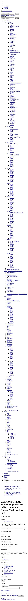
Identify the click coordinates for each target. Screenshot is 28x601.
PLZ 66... (12, 219)
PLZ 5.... (9, 196)
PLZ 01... (12, 127)
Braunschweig (13, 34)
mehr (8, 554)
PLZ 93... (12, 258)
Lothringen (9, 279)
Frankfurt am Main (14, 50)
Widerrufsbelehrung (8, 566)
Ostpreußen (9, 284)
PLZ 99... (12, 267)
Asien (8, 459)
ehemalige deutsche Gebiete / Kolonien (13, 271)
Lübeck (11, 81)
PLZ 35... (12, 176)
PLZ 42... (12, 187)
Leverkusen (12, 80)
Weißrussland (10, 407)
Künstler (9, 427)
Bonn (11, 31)
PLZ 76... (12, 234)
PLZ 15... (12, 146)
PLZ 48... (12, 194)
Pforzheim (12, 104)
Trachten (9, 450)
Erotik (8, 417)
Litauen (8, 334)
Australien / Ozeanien (12, 463)
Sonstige (12, 322)
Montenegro (9, 342)
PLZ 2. (11, 311)
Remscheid (12, 110)
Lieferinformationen (8, 573)
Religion (9, 444)
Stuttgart (12, 116)
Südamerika (9, 468)
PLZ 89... (12, 252)
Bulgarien (9, 302)
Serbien (8, 384)
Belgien (8, 299)
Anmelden (6, 8)
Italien (8, 329)
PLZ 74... (12, 231)
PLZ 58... (12, 208)
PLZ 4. (11, 314)
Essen (11, 49)
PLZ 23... (12, 158)
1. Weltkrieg (12, 433)
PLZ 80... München (14, 241)
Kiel (11, 73)
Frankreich (9, 307)
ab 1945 (11, 436)
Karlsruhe (12, 71)
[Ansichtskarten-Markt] (6, 11)
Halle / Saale (13, 58)
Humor (8, 421)
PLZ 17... (12, 149)
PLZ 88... (12, 250)
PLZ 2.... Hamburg (14, 154)
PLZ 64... (12, 217)
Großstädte (9, 22)
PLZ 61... (12, 214)
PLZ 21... (12, 156)
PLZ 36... (12, 177)
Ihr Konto (6, 7)
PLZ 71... (12, 227)
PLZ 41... (12, 185)
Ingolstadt (12, 68)
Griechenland (10, 323)
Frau (8, 419)
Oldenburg (12, 100)
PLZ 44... (12, 188)
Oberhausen (12, 98)
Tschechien (9, 390)
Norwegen (9, 345)
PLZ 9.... (9, 253)
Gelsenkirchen (13, 54)
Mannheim (12, 87)
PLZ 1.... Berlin (13, 144)
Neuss (11, 95)
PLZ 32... (12, 172)
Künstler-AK (10, 429)
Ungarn (8, 403)
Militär (8, 432)
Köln (11, 76)
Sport (8, 446)
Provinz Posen (10, 287)
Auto (8, 414)
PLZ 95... (12, 261)
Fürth (11, 53)
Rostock (11, 112)
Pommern (9, 285)
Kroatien (9, 330)
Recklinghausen (13, 107)
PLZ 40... (12, 184)
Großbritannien (10, 325)
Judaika (8, 422)
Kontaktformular (4, 559)
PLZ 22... (12, 157)
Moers (11, 88)
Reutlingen (12, 111)
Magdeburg (12, 84)
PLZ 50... (12, 198)
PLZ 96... (12, 263)
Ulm (11, 119)
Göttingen (12, 56)
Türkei (8, 400)
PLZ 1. (11, 310)
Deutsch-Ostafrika (14, 276)
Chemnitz (12, 38)
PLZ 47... (12, 192)
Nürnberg (12, 96)
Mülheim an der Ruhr (15, 91)
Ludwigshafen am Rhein (15, 83)
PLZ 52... (12, 200)
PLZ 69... (12, 223)
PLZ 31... (12, 171)
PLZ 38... (12, 180)
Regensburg (12, 108)
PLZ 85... (12, 246)
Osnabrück (12, 102)
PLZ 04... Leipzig (14, 134)
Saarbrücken (12, 114)
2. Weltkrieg (12, 434)
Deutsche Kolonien (11, 275)
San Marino (9, 380)
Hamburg (12, 60)
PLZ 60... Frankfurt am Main (16, 212)
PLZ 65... (12, 218)
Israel (11, 460)
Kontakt (5, 564)
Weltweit (6, 456)
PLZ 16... (12, 148)
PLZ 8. (11, 319)
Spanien (8, 388)
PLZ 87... (12, 249)
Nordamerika (10, 464)
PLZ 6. (11, 317)
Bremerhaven (13, 37)
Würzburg (12, 125)
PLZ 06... (12, 135)
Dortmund (12, 41)
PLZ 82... (12, 242)
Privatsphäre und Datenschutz (11, 570)
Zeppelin (9, 452)
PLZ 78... (12, 237)
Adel (8, 413)
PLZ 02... (12, 130)
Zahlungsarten (7, 567)
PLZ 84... (12, 245)
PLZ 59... (12, 210)
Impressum (6, 574)
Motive (5, 411)
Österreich (9, 346)
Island (8, 327)
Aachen (11, 23)
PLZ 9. (11, 321)
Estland (8, 304)
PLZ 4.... (9, 183)
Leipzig (11, 79)
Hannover (12, 62)
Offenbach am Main (14, 99)
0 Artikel (3, 15)
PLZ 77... (12, 235)
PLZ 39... (12, 181)
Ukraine (8, 402)
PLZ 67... (12, 221)
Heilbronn (12, 65)
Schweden (9, 381)
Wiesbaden (12, 121)
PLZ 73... (12, 230)
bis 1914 (12, 437)
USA (11, 467)
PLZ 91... (12, 256)
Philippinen (12, 461)
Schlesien (9, 288)
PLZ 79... (12, 238)
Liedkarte (9, 430)
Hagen (11, 57)
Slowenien (9, 387)
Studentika (9, 448)
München (12, 92)
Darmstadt (12, 39)
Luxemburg (9, 336)
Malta (8, 337)
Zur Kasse (6, 5)
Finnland (9, 306)
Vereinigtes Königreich (12, 406)
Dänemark (9, 303)
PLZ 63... (12, 215)
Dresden (12, 42)
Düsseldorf (12, 45)
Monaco (8, 341)
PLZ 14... (12, 145)
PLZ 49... (12, 195)
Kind (8, 423)
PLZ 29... (12, 167)
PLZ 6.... (9, 211)
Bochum (12, 30)
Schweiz (9, 383)
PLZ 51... (12, 199)
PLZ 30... (12, 169)
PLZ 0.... (9, 126)
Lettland (8, 331)
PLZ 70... (12, 226)
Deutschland (6, 20)
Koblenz (12, 75)
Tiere (8, 449)
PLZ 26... (12, 162)
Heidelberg (12, 64)
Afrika (8, 457)
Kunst (8, 426)
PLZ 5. (11, 315)
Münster (11, 93)
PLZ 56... (12, 206)
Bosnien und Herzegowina (13, 300)
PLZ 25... (12, 161)
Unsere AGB (7, 571)
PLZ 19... (12, 152)
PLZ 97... (12, 264)
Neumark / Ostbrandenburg (13, 280)
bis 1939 (12, 438)
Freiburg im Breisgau (15, 52)
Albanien (9, 298)
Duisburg (12, 43)
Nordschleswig (10, 283)
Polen (8, 360)
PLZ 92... (12, 257)
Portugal (9, 376)
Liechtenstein (10, 333)
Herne (11, 66)
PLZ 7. (11, 318)
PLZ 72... (12, 229)
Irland (8, 326)
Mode (8, 440)
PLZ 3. (11, 313)
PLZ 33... (12, 173)
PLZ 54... (12, 203)
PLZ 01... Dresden (14, 129)
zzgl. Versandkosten (8, 521)
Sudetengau (9, 290)
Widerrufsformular (8, 569)
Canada (11, 465)
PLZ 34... (12, 175)
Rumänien (9, 377)
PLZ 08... (12, 139)
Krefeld (11, 77)
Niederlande (9, 344)
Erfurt (11, 46)
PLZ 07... (12, 138)
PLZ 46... (12, 191)
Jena (11, 69)
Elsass (8, 277)
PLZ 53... (12, 202)
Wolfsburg (12, 122)
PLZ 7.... (9, 225)
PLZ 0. (11, 308)
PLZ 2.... (9, 153)
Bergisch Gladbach (14, 26)
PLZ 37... (12, 179)
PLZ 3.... (9, 168)
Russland (9, 379)
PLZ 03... (12, 131)
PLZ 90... (12, 254)
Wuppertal (12, 123)
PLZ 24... (12, 160)
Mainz (11, 85)
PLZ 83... (12, 244)
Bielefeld (12, 29)
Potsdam (12, 106)
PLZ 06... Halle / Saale (15, 137)
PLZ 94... (12, 260)
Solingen (12, 115)
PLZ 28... (12, 165)
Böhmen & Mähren (11, 272)
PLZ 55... (12, 204)
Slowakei (9, 386)
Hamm (11, 61)
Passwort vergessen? (5, 590)
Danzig (8, 273)
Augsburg (12, 25)
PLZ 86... (12, 248)
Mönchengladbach (14, 89)
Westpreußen (10, 291)
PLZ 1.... (9, 142)
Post (8, 442)
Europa (5, 296)
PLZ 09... (12, 141)
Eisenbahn (9, 415)
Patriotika (9, 441)
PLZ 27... (12, 164)
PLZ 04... (12, 133)
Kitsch (8, 425)
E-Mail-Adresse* (5, 586)
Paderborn (12, 103)
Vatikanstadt (9, 404)
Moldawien (9, 340)
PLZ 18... (12, 150)
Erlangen (12, 48)
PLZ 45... (12, 189)
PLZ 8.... (9, 240)
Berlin (11, 27)
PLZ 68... (12, 222)
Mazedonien (9, 338)
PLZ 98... (12, 265)
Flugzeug (9, 418)
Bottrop (11, 33)
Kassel (11, 72)
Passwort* (3, 587)
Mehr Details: (13, 269)
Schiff (8, 445)
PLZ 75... (12, 233)
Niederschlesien (10, 281)
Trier (11, 118)
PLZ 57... (12, 207)
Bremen (11, 35)
